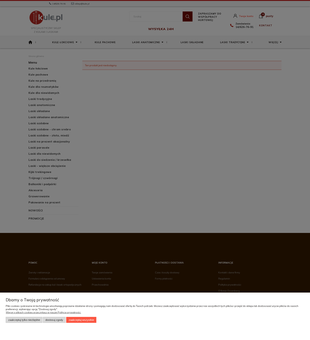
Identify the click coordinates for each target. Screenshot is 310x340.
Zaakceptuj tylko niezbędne (24, 319)
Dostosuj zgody (54, 319)
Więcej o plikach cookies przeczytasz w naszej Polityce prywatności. (43, 312)
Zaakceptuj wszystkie (81, 319)
